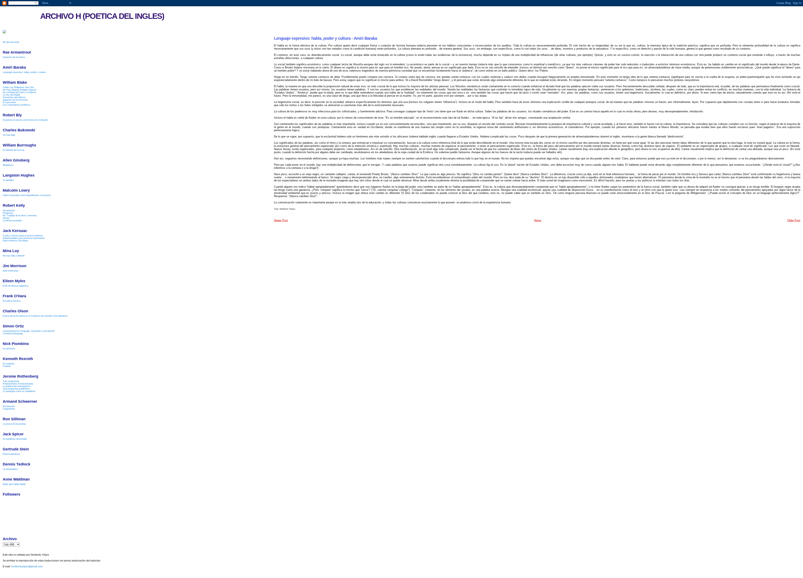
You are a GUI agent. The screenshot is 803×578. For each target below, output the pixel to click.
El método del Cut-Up (13, 150)
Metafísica (8, 165)
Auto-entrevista (10, 270)
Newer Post (281, 220)
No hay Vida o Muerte (14, 255)
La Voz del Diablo (11, 95)
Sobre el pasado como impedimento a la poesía (27, 195)
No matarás (9, 363)
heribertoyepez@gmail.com (27, 566)
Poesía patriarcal (11, 454)
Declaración (9, 210)
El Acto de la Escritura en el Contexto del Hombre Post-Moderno (35, 316)
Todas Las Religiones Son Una (18, 87)
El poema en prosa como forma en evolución (25, 120)
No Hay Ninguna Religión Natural (19, 89)
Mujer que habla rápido (14, 484)
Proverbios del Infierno (14, 97)
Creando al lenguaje (13, 333)
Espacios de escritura (14, 57)
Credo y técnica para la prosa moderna (22, 235)
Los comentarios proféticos (16, 105)
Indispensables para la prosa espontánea (24, 238)
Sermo (6, 218)
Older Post (793, 220)
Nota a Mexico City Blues (15, 240)
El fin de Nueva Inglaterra (15, 286)
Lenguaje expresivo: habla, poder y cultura (24, 72)
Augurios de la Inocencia (15, 100)
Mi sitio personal (11, 42)
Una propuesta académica (16, 388)
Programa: (8, 213)
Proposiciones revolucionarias (18, 383)
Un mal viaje (9, 135)
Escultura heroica (11, 301)
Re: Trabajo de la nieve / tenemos (20, 215)
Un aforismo (9, 348)
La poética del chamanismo (16, 386)
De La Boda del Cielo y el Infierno (19, 92)
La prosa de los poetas (14, 424)
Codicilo (7, 366)
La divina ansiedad (12, 220)
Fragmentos (9, 409)
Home (537, 220)
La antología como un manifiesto (19, 391)
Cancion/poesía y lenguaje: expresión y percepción (29, 331)
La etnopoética (10, 469)
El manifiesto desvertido (15, 439)
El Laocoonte (9, 102)
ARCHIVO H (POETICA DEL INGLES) (102, 16)
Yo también (8, 180)
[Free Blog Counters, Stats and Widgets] (4, 32)
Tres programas (11, 381)
